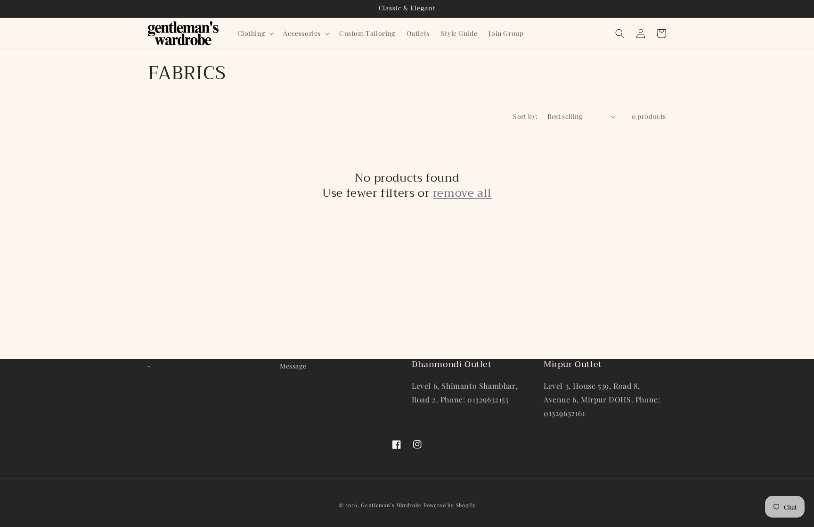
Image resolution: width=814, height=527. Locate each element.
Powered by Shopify (449, 505)
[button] (255, 33)
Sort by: (525, 116)
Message (293, 365)
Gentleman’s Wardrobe (391, 505)
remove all (462, 193)
